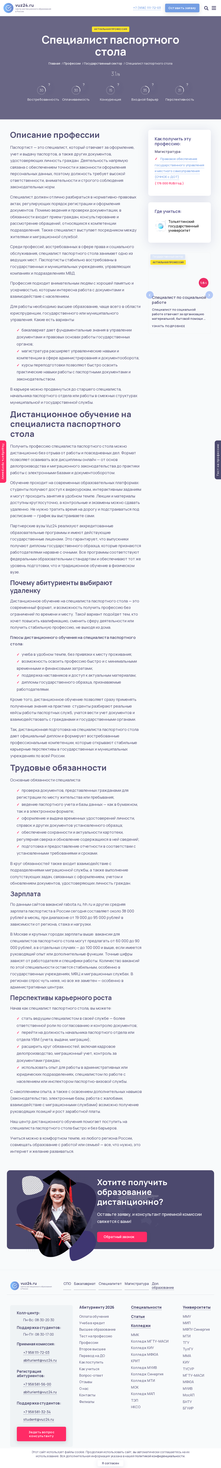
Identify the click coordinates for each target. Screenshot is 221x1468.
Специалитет (110, 1284)
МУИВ (188, 1388)
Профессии (72, 63)
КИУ (186, 1362)
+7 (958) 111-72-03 (147, 8)
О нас (83, 1388)
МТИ (187, 1336)
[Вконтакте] (185, 1286)
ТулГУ (188, 1349)
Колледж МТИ (143, 1380)
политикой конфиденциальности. (160, 1456)
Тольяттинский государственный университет (183, 226)
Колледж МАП (143, 1394)
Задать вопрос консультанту (41, 1434)
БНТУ (187, 1402)
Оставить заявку (182, 8)
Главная (54, 63)
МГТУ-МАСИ (193, 1375)
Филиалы (86, 1402)
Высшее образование (97, 1329)
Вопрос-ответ (91, 1375)
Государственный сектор (103, 63)
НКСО (135, 1407)
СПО (67, 1284)
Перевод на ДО (92, 1356)
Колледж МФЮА (144, 1354)
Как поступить (91, 1362)
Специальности (146, 1307)
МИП (187, 1323)
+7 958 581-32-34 (37, 1411)
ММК (135, 1335)
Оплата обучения (94, 1316)
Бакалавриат (85, 1284)
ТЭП (134, 1400)
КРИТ (135, 1361)
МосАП (188, 1395)
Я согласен (110, 1463)
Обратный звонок (119, 1236)
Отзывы (85, 1382)
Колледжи (141, 1325)
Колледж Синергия (147, 1374)
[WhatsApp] (196, 1286)
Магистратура (137, 1284)
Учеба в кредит (92, 1323)
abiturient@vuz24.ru (40, 1360)
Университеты (197, 1307)
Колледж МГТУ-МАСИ (150, 1341)
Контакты (87, 1395)
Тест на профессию (95, 1336)
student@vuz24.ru (38, 1419)
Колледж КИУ (142, 1348)
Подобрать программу (3, 462)
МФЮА (188, 1382)
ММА (187, 1356)
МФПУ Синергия (196, 1329)
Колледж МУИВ (144, 1368)
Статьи (138, 1316)
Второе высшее (92, 1349)
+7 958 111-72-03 (36, 1352)
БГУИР (188, 1408)
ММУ (187, 1316)
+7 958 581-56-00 (37, 1384)
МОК (135, 1387)
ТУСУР (188, 1369)
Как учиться (89, 1369)
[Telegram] (206, 1286)
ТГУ (186, 1342)
